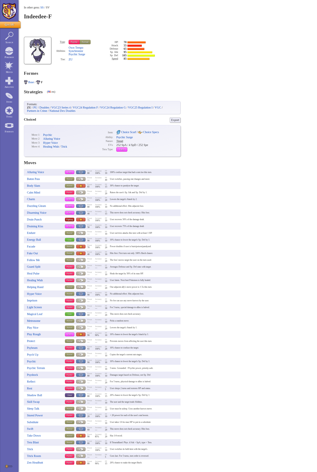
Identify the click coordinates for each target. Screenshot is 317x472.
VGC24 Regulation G (113, 107)
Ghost (70, 395)
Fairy (122, 149)
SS (42, 7)
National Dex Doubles (62, 110)
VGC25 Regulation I (140, 107)
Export (175, 120)
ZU (71, 59)
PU (35, 107)
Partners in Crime (37, 110)
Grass (70, 240)
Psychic (74, 42)
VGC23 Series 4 (61, 107)
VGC (158, 107)
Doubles (44, 107)
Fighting (69, 219)
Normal (85, 42)
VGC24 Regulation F (85, 107)
